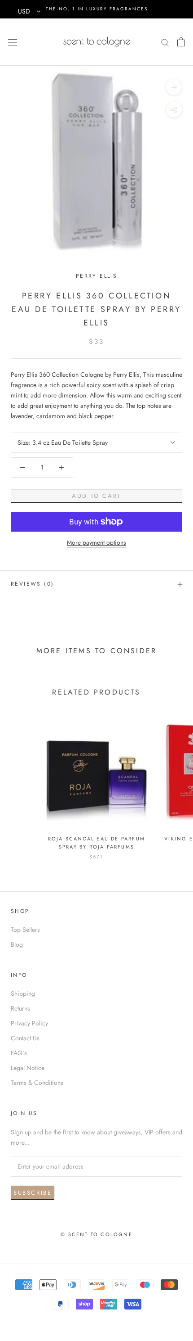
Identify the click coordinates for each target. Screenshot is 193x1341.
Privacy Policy (29, 1023)
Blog (17, 944)
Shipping (23, 993)
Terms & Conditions (37, 1082)
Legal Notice (27, 1067)
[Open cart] (181, 41)
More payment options (96, 542)
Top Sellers (25, 929)
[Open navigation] (12, 41)
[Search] (165, 41)
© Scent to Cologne (96, 1234)
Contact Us (25, 1038)
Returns (20, 1008)
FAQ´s (19, 1052)
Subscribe (32, 1192)
